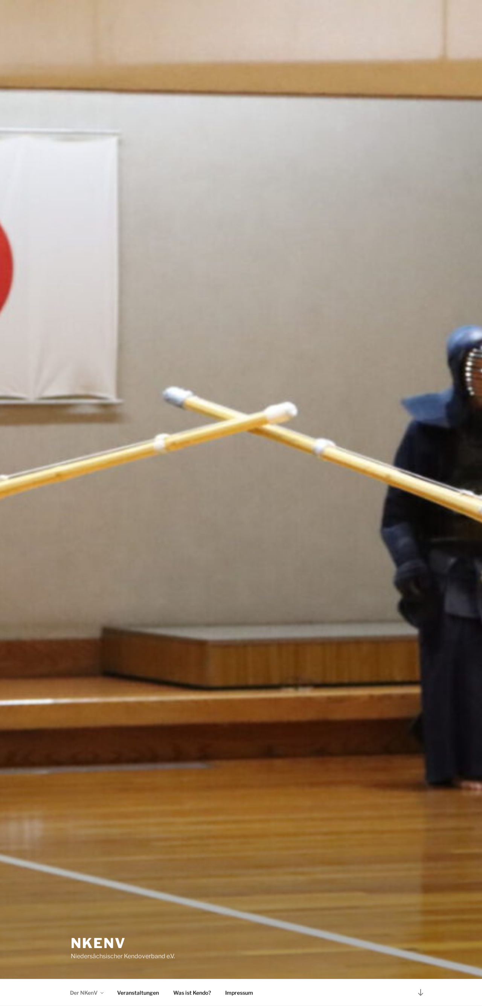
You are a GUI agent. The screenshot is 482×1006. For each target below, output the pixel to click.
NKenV (98, 943)
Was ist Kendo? (192, 992)
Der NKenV (84, 992)
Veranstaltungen (138, 992)
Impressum (239, 992)
